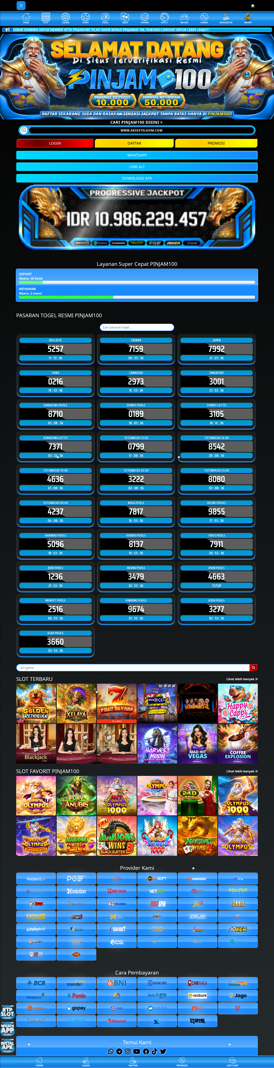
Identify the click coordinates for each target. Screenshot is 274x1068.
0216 (55, 381)
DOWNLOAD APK (137, 178)
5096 (55, 544)
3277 (216, 609)
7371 (55, 446)
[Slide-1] (127, 114)
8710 (55, 414)
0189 (136, 414)
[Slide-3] (140, 114)
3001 (216, 381)
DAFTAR (134, 143)
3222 (136, 479)
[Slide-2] (133, 114)
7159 (136, 349)
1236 (55, 576)
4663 (216, 576)
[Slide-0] (120, 114)
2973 (136, 381)
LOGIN (55, 143)
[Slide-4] (147, 114)
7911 (216, 544)
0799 (136, 446)
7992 (216, 349)
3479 (136, 576)
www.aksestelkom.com (142, 130)
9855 (216, 511)
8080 (216, 479)
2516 (55, 609)
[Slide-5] (154, 114)
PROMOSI (216, 143)
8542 (216, 446)
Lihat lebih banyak (240, 679)
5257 (55, 349)
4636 (55, 479)
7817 (136, 511)
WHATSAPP (137, 155)
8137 (136, 544)
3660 (55, 641)
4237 (55, 511)
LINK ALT (137, 166)
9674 (136, 609)
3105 (216, 414)
